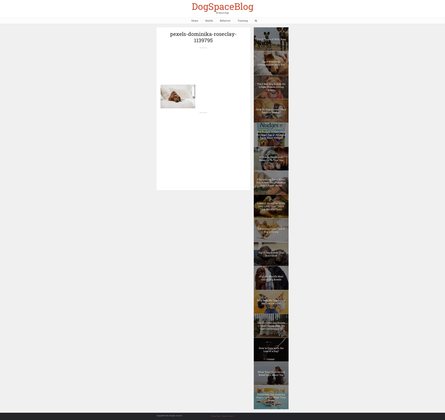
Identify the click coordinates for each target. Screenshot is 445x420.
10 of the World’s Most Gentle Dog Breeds (271, 278)
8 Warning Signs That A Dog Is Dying (271, 230)
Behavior (225, 20)
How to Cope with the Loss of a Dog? (271, 350)
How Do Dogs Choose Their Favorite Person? (271, 111)
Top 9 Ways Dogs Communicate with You (271, 63)
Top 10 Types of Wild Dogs (271, 39)
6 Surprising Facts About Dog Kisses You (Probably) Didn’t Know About (271, 182)
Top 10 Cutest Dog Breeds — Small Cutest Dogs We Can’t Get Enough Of (271, 325)
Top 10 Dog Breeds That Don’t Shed (271, 254)
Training (243, 20)
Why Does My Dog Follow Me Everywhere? (271, 302)
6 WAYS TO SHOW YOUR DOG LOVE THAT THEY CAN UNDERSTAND (271, 206)
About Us (231, 416)
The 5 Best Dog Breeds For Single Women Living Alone (271, 86)
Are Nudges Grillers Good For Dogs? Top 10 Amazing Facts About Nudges (271, 134)
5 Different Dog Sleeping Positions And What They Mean (271, 397)
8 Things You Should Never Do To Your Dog (271, 159)
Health (209, 20)
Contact (224, 416)
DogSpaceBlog (222, 6)
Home (194, 20)
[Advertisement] (203, 65)
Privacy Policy (215, 416)
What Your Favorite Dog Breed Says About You (271, 373)
